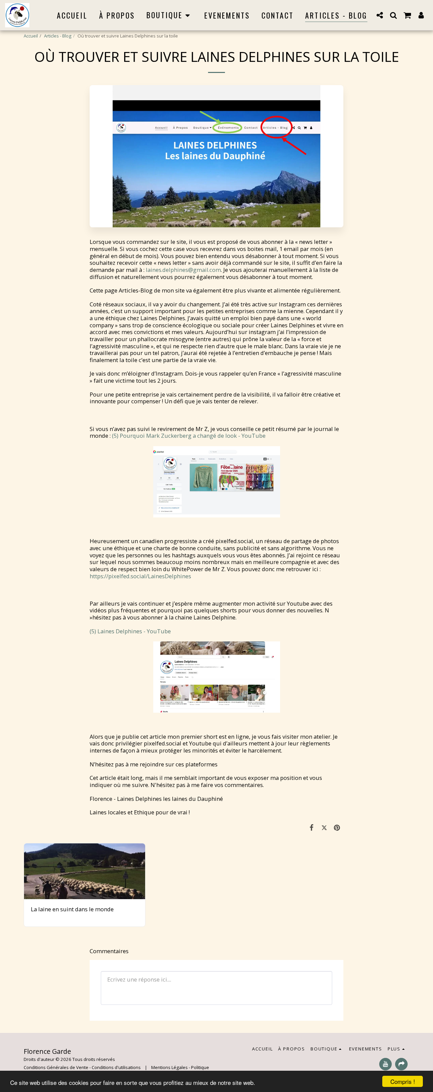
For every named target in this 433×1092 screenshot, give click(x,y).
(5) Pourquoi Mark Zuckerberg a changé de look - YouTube (189, 435)
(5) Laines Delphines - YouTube (130, 631)
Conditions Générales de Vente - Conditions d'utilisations (82, 1067)
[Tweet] (324, 827)
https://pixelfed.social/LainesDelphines (140, 576)
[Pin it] (337, 827)
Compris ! (402, 1081)
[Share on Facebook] (311, 827)
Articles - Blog (57, 36)
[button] (379, 15)
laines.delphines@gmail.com (183, 270)
